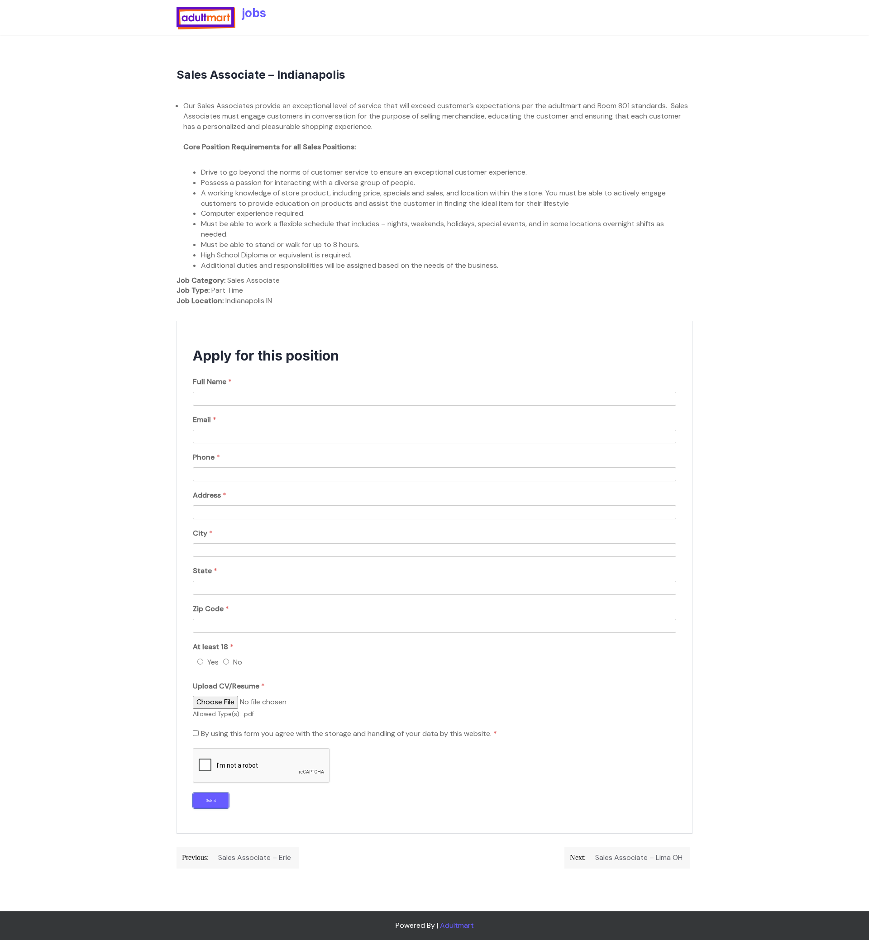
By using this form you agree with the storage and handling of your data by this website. (349, 733)
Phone (206, 457)
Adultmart (457, 925)
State (205, 570)
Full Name (212, 381)
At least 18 (213, 646)
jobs (254, 13)
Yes (213, 662)
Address (209, 495)
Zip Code (211, 608)
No (237, 662)
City (203, 533)
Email (204, 419)
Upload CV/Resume (229, 686)
